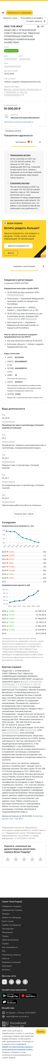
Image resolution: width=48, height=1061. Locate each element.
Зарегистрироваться (18, 245)
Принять (41, 1032)
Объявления (7, 932)
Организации (7, 929)
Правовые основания (11, 962)
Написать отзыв (10, 18)
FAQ (3, 951)
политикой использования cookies (17, 1049)
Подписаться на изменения (19, 13)
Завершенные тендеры (12, 910)
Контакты (6, 970)
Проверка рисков (13, 131)
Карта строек (8, 921)
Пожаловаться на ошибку (31, 18)
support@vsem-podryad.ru (17, 1016)
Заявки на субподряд (11, 917)
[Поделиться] (42, 26)
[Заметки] (38, 26)
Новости (5, 958)
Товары (5, 936)
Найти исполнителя (10, 940)
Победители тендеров (11, 906)
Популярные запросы (11, 955)
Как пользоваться (10, 947)
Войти (11, 253)
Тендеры (6, 914)
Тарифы (5, 943)
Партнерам (7, 966)
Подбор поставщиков (11, 925)
